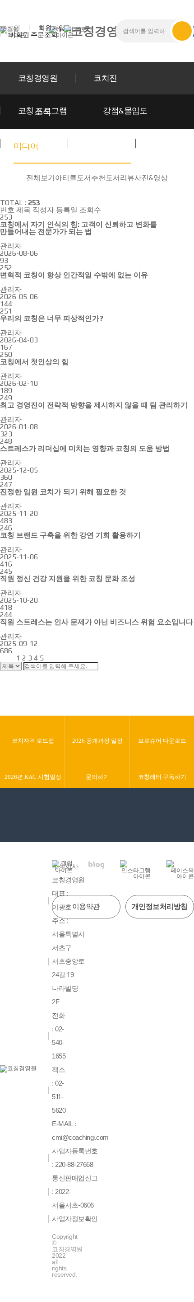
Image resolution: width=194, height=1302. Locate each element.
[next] (48, 658)
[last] (56, 658)
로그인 (10, 28)
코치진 (105, 78)
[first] (5, 658)
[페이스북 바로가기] (180, 869)
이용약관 (86, 906)
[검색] (182, 31)
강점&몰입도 (125, 110)
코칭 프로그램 (42, 110)
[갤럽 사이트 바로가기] (62, 866)
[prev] (13, 658)
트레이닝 (101, 143)
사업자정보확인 (75, 1218)
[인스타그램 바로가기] (135, 869)
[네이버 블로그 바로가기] (96, 865)
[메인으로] (97, 31)
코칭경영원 (37, 78)
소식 (161, 143)
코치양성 (34, 143)
